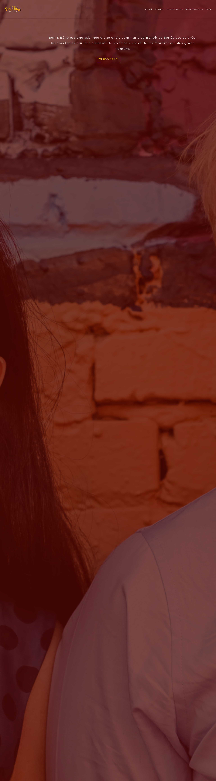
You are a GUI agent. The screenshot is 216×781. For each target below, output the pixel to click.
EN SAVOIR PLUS (108, 59)
